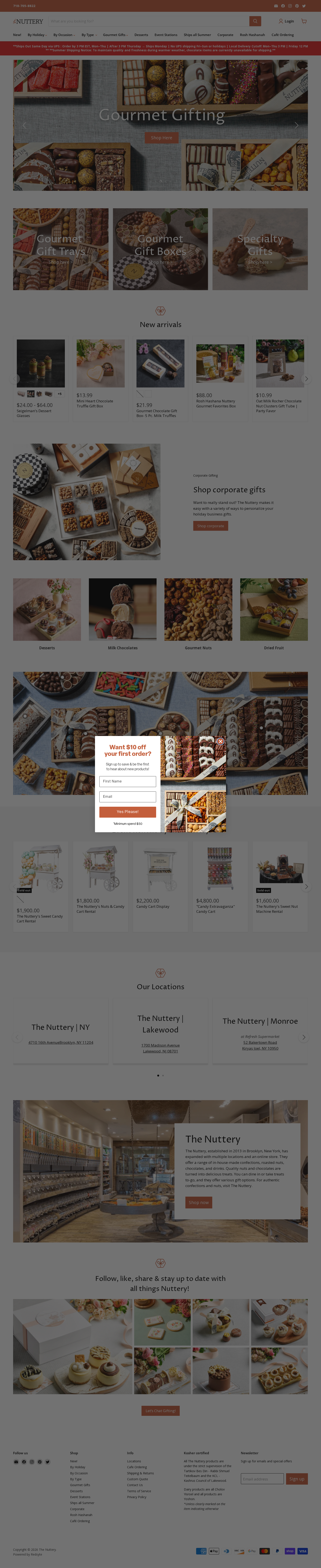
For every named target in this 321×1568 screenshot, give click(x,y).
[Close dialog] (220, 741)
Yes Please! (128, 812)
